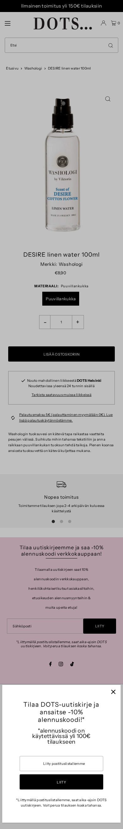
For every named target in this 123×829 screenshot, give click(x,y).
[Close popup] (113, 692)
